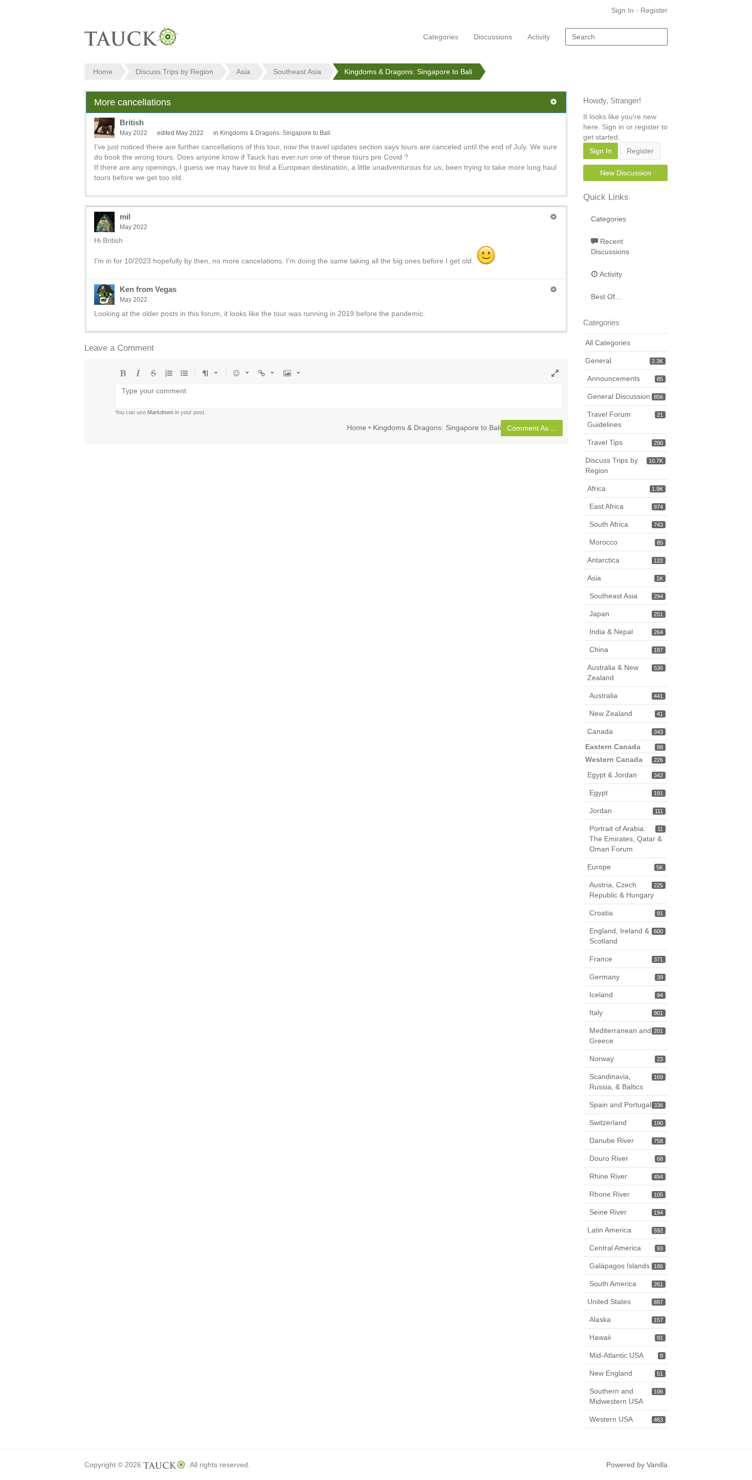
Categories (440, 37)
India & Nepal (626, 631)
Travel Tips (625, 442)
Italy (626, 1012)
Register (654, 10)
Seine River (626, 1212)
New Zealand (626, 713)
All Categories (607, 343)
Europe (625, 867)
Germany (626, 977)
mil (125, 216)
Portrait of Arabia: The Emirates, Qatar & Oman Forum (626, 838)
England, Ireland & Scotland (626, 936)
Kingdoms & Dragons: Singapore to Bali (275, 133)
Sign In (622, 10)
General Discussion (625, 396)
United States (625, 1301)
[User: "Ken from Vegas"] (104, 294)
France (626, 959)
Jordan (626, 810)
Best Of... (606, 297)
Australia (626, 695)
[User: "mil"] (104, 222)
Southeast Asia (626, 596)
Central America (626, 1248)
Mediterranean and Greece (626, 1035)
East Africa (626, 506)
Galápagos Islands (626, 1266)
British (132, 122)
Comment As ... (532, 428)
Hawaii (626, 1337)
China (626, 649)
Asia (625, 578)
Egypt (626, 793)
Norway (626, 1059)
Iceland (626, 995)
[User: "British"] (104, 128)
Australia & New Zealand (625, 672)
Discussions (493, 37)
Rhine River (626, 1176)
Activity (538, 37)
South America (626, 1284)
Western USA (626, 1419)
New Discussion (625, 173)
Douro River (626, 1158)
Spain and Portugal (626, 1105)
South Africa (626, 524)
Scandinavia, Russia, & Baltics (626, 1081)
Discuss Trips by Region (624, 465)
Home (356, 427)
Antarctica (625, 560)
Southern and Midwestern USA (626, 1396)
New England (626, 1373)
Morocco (626, 542)
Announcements (625, 378)
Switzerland (626, 1122)
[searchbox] (616, 37)
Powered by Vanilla (637, 1465)
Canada (625, 731)
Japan (626, 614)
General (624, 360)
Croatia (626, 913)
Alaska (626, 1319)
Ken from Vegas (148, 289)
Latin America (625, 1230)
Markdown (160, 412)
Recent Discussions (610, 246)
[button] (553, 102)
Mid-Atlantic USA (626, 1355)
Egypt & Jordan (625, 775)
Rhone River (626, 1194)
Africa (625, 488)
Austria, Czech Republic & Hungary (626, 890)
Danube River (626, 1140)
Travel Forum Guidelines (625, 419)
